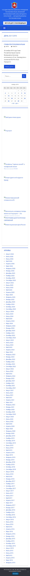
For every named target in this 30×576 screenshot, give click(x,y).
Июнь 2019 (9, 448)
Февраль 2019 (10, 457)
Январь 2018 (10, 479)
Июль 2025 (9, 285)
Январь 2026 (10, 271)
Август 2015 (10, 548)
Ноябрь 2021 (10, 383)
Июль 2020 (9, 419)
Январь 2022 (10, 378)
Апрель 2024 (10, 321)
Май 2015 (9, 555)
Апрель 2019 (10, 452)
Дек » (17, 103)
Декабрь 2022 (10, 359)
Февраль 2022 (10, 376)
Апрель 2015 (10, 558)
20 (12, 98)
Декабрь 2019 (10, 436)
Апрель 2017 (10, 500)
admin (7, 46)
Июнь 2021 (9, 395)
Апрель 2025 (10, 292)
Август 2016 (10, 519)
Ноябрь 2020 (10, 409)
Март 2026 (9, 266)
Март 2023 (9, 352)
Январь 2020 (10, 433)
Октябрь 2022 (10, 364)
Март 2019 (9, 455)
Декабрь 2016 (10, 510)
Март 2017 (9, 503)
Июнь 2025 (9, 287)
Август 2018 (10, 472)
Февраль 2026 (10, 268)
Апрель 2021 (10, 400)
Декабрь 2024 (10, 302)
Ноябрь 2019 (10, 438)
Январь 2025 (10, 299)
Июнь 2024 (9, 316)
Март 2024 (9, 323)
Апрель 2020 (10, 426)
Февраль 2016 (10, 534)
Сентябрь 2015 (11, 546)
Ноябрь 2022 (10, 362)
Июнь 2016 (9, 524)
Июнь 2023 (9, 345)
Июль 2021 (9, 393)
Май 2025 (9, 290)
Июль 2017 (9, 493)
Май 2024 (9, 319)
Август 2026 (10, 254)
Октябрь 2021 (10, 385)
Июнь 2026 (9, 259)
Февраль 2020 (10, 431)
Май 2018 (9, 476)
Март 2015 (9, 560)
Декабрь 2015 (10, 539)
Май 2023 (9, 347)
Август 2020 (10, 417)
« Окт (13, 103)
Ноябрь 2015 (10, 541)
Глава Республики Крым (14, 44)
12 (8, 96)
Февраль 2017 (10, 505)
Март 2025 (9, 295)
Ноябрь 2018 (10, 464)
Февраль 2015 (10, 562)
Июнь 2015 (9, 553)
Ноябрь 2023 (10, 333)
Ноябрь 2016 (10, 512)
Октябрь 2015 (10, 543)
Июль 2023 (9, 342)
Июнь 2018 (9, 474)
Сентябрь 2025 (11, 280)
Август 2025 (10, 283)
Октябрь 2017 (10, 486)
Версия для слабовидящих (15, 23)
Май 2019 (9, 450)
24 (24, 98)
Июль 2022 (9, 371)
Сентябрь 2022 (11, 366)
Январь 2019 (10, 460)
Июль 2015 (9, 550)
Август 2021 (10, 390)
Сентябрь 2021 (11, 388)
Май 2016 (9, 527)
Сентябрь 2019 (11, 443)
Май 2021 (9, 397)
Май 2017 (9, 498)
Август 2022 (10, 369)
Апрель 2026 (10, 264)
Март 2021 (9, 402)
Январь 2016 (10, 536)
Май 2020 (9, 424)
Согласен (15, 573)
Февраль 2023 (10, 354)
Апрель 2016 (10, 529)
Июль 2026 (9, 256)
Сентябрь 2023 (11, 338)
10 (24, 93)
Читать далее (9, 66)
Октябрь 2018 (10, 467)
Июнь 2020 (9, 421)
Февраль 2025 (10, 297)
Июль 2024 (9, 314)
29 (18, 101)
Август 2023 (10, 340)
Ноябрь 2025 (10, 276)
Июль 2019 (9, 445)
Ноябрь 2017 (10, 484)
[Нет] (28, 572)
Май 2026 (9, 261)
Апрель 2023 (10, 350)
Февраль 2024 (10, 326)
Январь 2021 (10, 407)
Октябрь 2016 (10, 515)
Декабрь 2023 (10, 330)
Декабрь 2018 (10, 462)
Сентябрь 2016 (11, 517)
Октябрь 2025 (10, 278)
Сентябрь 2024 (11, 309)
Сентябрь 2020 (11, 414)
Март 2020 (9, 429)
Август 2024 (10, 311)
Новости (15, 46)
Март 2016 (9, 531)
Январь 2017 (10, 507)
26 (8, 101)
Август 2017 (10, 491)
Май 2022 (9, 374)
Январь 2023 (10, 357)
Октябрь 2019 (10, 441)
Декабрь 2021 (10, 381)
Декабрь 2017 (10, 481)
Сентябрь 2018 (11, 469)
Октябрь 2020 (10, 412)
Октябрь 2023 (10, 335)
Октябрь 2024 (10, 307)
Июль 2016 (9, 522)
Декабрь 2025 (10, 273)
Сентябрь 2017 (11, 488)
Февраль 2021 (10, 405)
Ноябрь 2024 (10, 304)
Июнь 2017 (9, 496)
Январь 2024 (10, 328)
